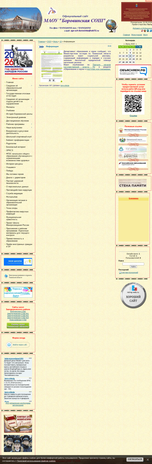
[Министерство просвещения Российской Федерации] (132, 133)
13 (120, 56)
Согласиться (135, 459)
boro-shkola (65, 85)
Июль (55, 42)
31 (134, 62)
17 (134, 56)
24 (134, 59)
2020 (49, 42)
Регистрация (136, 35)
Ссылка (133, 116)
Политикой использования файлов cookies (36, 461)
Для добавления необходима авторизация (18, 404)
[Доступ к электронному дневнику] (18, 278)
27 (120, 62)
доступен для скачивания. (99, 69)
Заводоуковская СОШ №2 (18, 316)
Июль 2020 (130, 44)
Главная (126, 35)
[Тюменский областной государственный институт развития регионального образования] (132, 152)
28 (123, 62)
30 (130, 62)
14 (123, 56)
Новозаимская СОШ (18, 320)
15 (127, 56)
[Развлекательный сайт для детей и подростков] (18, 297)
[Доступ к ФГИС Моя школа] (18, 265)
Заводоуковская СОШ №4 (18, 318)
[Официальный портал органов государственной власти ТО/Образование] (132, 142)
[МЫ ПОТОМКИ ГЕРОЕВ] (18, 451)
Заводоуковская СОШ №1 (18, 314)
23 (130, 59)
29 (127, 62)
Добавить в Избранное (142, 28)
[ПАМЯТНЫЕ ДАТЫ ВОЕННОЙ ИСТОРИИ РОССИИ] (18, 432)
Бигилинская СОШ (18, 311)
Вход (145, 35)
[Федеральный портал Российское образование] (132, 167)
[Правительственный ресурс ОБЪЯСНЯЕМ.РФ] (133, 77)
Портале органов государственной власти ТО (87, 66)
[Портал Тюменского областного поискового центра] (132, 187)
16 (61, 42)
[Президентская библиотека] (132, 158)
